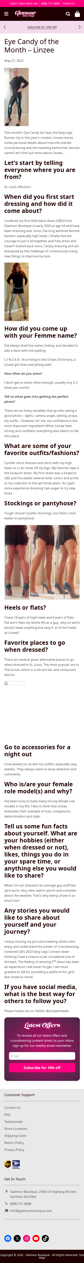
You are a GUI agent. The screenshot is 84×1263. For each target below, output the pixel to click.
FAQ (7, 1114)
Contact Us (12, 1107)
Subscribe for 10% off (42, 1067)
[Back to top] (76, 1256)
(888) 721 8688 (50, 3)
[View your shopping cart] (77, 14)
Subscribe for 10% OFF (42, 27)
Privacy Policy (14, 1150)
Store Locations (15, 1129)
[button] (4, 27)
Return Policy (14, 1143)
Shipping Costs (15, 1136)
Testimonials (13, 1122)
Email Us (68, 3)
